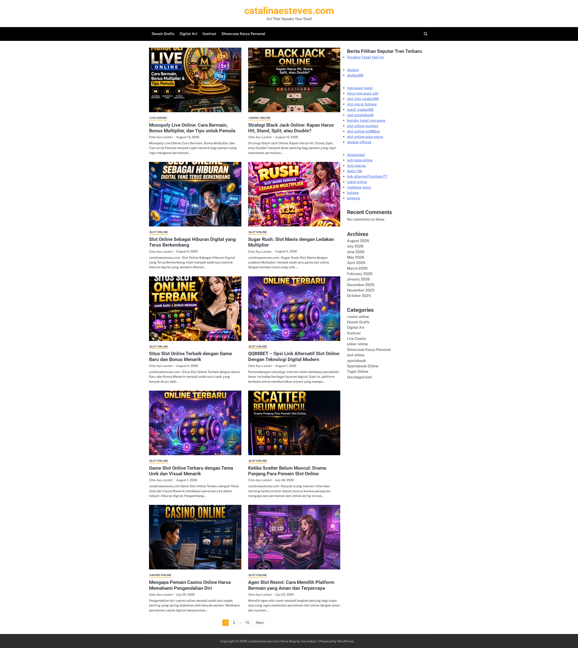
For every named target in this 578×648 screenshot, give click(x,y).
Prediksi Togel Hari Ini (365, 57)
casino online (259, 117)
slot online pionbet (362, 126)
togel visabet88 (360, 109)
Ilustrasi (209, 34)
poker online (357, 344)
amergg (353, 198)
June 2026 (355, 252)
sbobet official (359, 142)
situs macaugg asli (362, 93)
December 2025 (360, 285)
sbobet (353, 70)
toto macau (356, 165)
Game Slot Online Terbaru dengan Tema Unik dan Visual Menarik (191, 470)
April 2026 (356, 263)
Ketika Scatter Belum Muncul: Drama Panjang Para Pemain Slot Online (287, 470)
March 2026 (357, 268)
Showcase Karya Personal (243, 34)
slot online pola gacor (365, 137)
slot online (158, 232)
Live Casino (158, 117)
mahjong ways (359, 187)
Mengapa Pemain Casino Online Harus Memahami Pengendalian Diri (190, 585)
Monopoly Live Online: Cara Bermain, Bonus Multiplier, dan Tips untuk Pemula (192, 127)
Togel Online (357, 371)
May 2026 (355, 257)
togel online (357, 182)
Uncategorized (359, 377)
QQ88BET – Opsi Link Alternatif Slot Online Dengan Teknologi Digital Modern (293, 356)
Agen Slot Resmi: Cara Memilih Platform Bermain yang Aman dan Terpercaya (291, 585)
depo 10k (354, 171)
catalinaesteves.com (289, 10)
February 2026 (359, 274)
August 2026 (358, 241)
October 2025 (359, 296)
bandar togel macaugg (366, 120)
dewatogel (356, 155)
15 (247, 622)
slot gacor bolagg (362, 104)
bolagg (353, 193)
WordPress (345, 641)
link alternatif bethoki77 (367, 176)
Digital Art (188, 34)
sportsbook (356, 361)
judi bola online (360, 160)
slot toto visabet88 (363, 99)
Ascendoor (309, 641)
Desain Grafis (163, 34)
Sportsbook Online (362, 366)
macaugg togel (360, 88)
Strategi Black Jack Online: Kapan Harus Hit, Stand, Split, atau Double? (291, 127)
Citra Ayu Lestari (160, 137)
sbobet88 (355, 75)
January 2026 (358, 279)
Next (260, 622)
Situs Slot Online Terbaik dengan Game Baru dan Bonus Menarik (190, 356)
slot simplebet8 (360, 115)
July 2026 (355, 246)
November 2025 (360, 290)
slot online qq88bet (363, 131)
